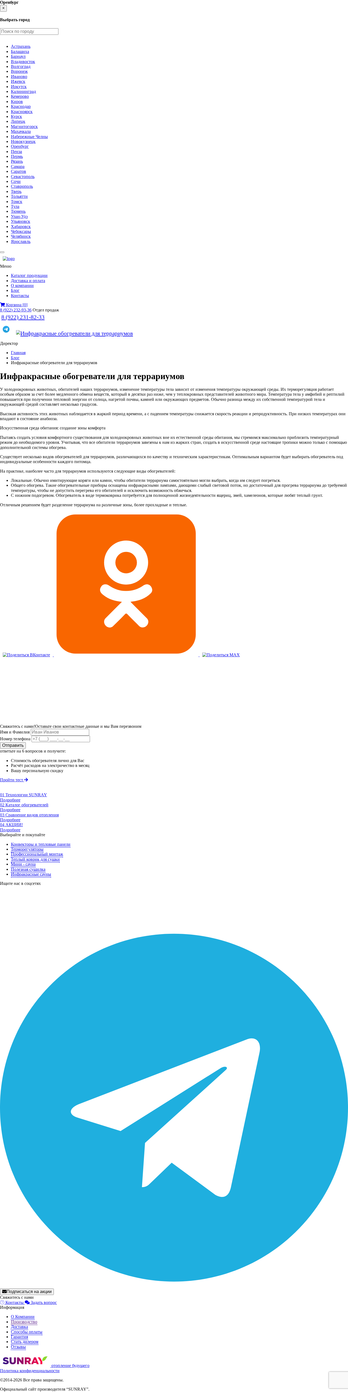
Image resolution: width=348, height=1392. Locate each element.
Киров (17, 101)
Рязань (17, 161)
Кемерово (20, 96)
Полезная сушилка (28, 869)
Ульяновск (20, 221)
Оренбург (20, 146)
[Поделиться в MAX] (221, 655)
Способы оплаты (26, 1331)
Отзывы (18, 1346)
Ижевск (18, 81)
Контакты (20, 295)
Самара (17, 166)
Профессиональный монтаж (37, 854)
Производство (24, 1321)
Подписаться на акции (29, 1291)
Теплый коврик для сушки (35, 859)
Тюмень (18, 211)
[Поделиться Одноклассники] (127, 655)
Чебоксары (21, 231)
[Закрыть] (2, 252)
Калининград (23, 91)
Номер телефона (15, 738)
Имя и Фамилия (15, 732)
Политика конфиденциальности (30, 1370)
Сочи (16, 181)
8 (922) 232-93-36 (16, 310)
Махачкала (21, 131)
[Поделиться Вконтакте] (27, 655)
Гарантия (19, 1336)
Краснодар (21, 106)
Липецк (18, 121)
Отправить (13, 745)
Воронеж (19, 71)
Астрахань (20, 46)
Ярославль (20, 241)
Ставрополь (22, 186)
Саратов (18, 171)
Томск (16, 201)
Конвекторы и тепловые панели (40, 844)
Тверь (16, 191)
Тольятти (19, 196)
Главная (18, 352)
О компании (22, 285)
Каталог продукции (29, 275)
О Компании (23, 1316)
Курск (16, 116)
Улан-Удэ (19, 216)
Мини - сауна (23, 864)
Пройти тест (12, 780)
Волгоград (20, 66)
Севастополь (23, 176)
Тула (15, 206)
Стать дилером (24, 1341)
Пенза (16, 151)
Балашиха (20, 51)
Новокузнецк (23, 141)
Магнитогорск (24, 126)
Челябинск (21, 236)
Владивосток (23, 61)
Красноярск (22, 111)
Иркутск (19, 86)
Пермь (17, 156)
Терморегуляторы (27, 849)
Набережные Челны (29, 136)
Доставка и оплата (28, 280)
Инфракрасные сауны (31, 874)
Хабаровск (21, 226)
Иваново (19, 76)
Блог (15, 290)
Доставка (19, 1326)
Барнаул (18, 56)
